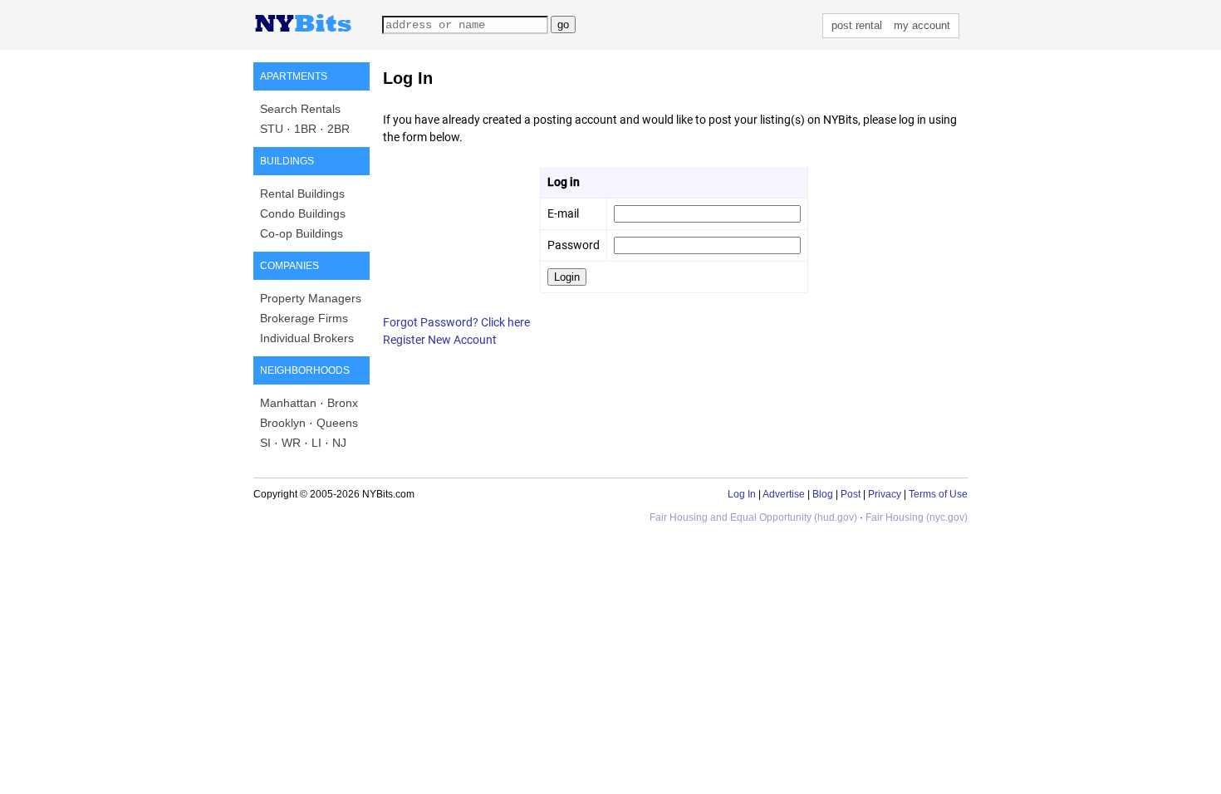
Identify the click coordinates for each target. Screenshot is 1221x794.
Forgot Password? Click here (456, 322)
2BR (338, 128)
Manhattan (288, 402)
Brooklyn (283, 422)
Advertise (784, 494)
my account (922, 25)
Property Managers (310, 298)
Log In (742, 494)
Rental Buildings (302, 193)
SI (265, 442)
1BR (305, 128)
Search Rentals (300, 108)
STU (271, 128)
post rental (856, 25)
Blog (822, 494)
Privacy (884, 494)
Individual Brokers (307, 338)
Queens (337, 422)
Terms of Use (938, 494)
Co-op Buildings (301, 233)
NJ (339, 442)
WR (291, 442)
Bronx (342, 402)
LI (316, 442)
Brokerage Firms (304, 318)
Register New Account (440, 339)
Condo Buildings (303, 213)
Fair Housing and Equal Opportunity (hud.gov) (753, 517)
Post (851, 494)
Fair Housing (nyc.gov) (916, 517)
